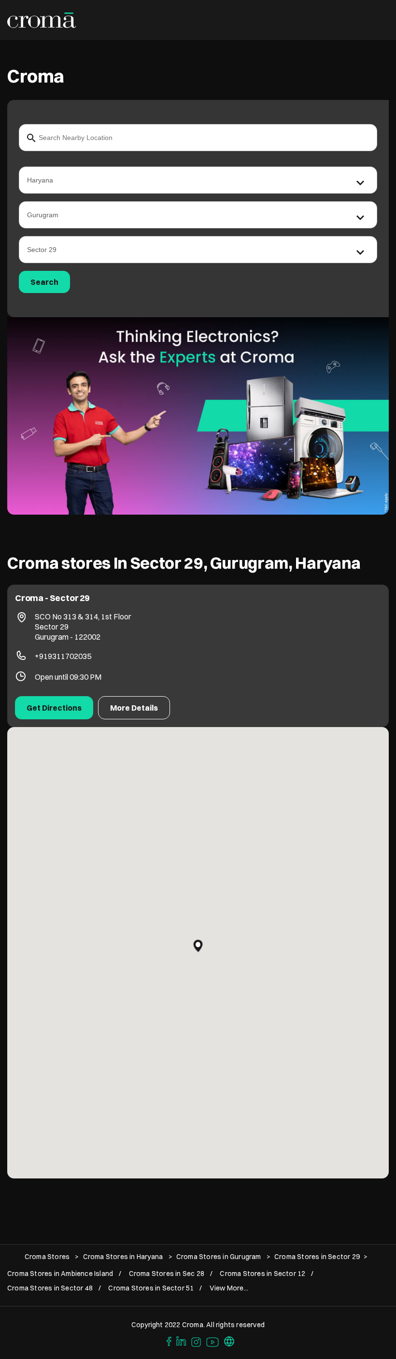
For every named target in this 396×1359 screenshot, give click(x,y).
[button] (198, 946)
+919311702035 (63, 656)
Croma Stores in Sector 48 (50, 1288)
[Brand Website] (229, 1340)
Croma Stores (48, 1256)
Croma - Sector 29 (52, 597)
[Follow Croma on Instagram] (196, 1340)
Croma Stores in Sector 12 (262, 1274)
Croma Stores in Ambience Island (60, 1274)
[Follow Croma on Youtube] (213, 1340)
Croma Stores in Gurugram (218, 1256)
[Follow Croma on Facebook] (166, 1340)
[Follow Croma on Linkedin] (181, 1340)
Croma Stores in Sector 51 (151, 1288)
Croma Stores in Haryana (123, 1256)
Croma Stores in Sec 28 (166, 1274)
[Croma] (41, 20)
